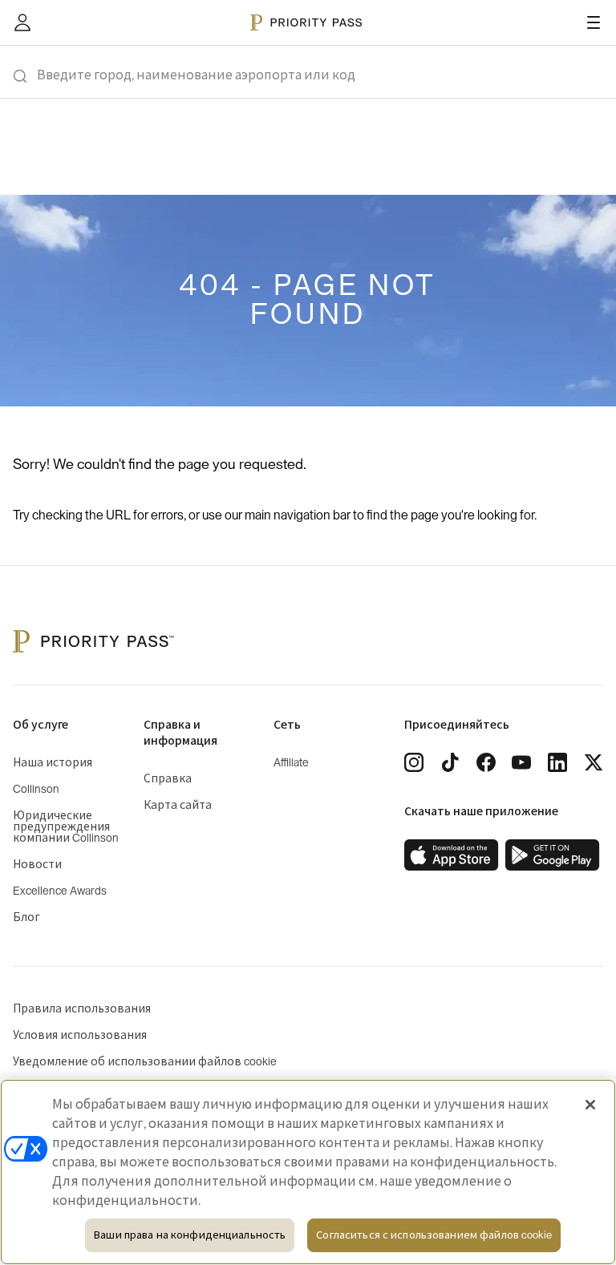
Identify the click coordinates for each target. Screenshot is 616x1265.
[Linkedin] (557, 762)
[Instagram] (414, 762)
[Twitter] (593, 762)
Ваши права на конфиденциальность (190, 1235)
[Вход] (22, 22)
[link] (451, 855)
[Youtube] (521, 762)
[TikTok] (450, 762)
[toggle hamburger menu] (593, 22)
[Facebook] (486, 762)
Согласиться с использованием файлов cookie (433, 1235)
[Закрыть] (590, 1104)
